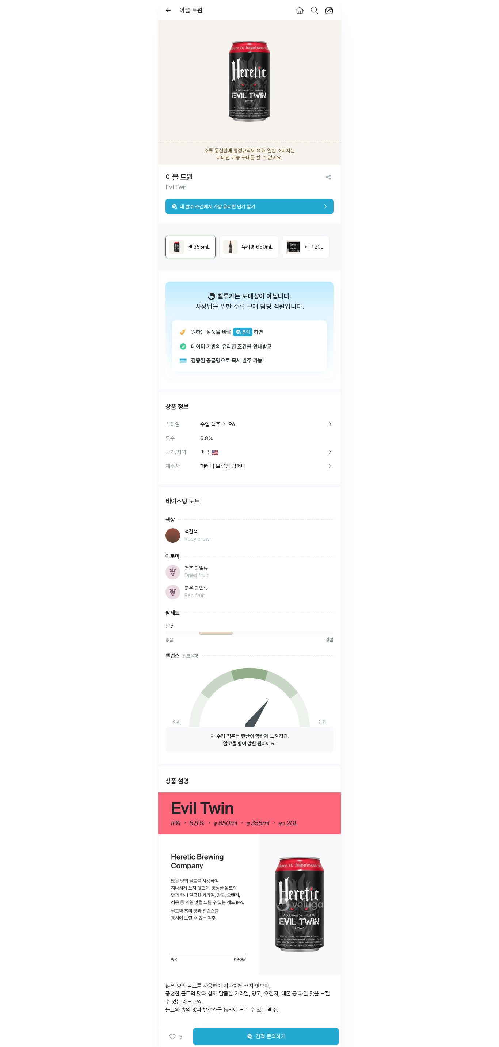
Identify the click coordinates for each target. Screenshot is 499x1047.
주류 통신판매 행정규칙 (227, 150)
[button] (175, 1036)
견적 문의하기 (271, 1036)
